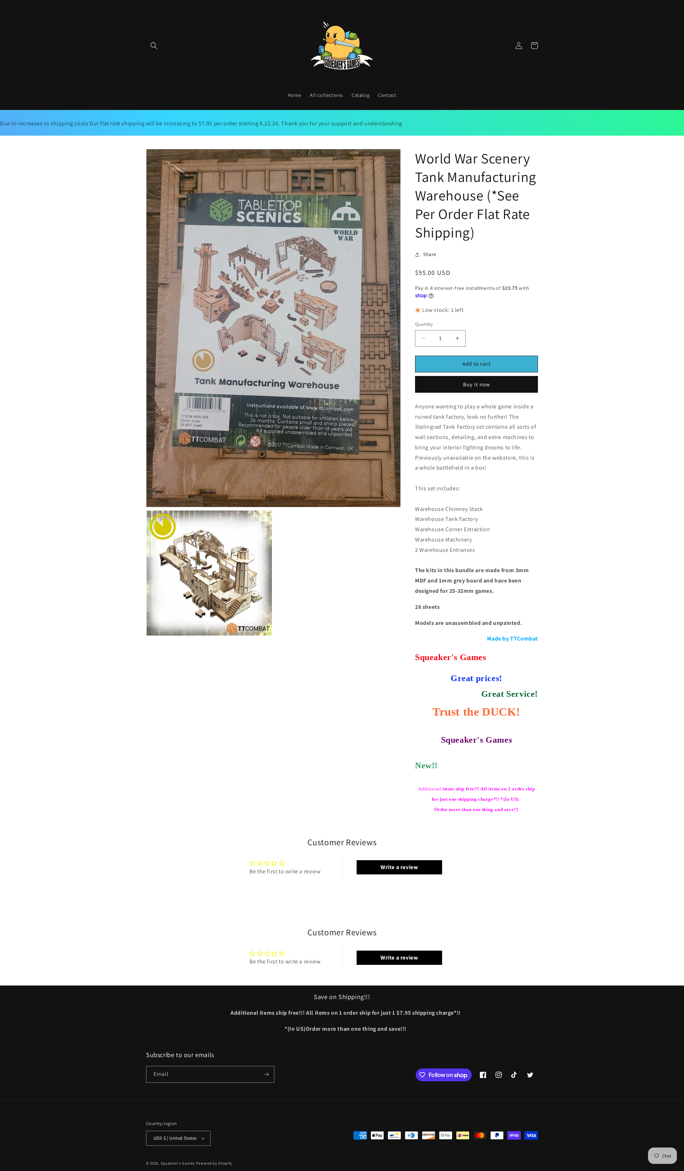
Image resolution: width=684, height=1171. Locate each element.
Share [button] (429, 254)
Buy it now (476, 384)
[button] (154, 45)
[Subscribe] (266, 1074)
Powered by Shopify (214, 1163)
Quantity (424, 324)
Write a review (399, 867)
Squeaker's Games (178, 1163)
